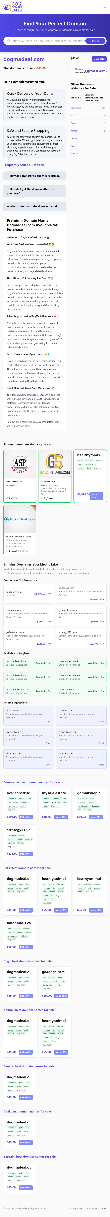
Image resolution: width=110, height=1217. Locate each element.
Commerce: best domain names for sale (31, 782)
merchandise (83, 806)
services (97, 884)
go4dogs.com (53, 971)
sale (65, 802)
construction (13, 802)
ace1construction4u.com (28, 792)
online (80, 460)
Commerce (76, 108)
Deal (73, 146)
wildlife (26, 928)
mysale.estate (54, 792)
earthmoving (13, 806)
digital (45, 802)
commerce (12, 798)
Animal (74, 130)
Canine (74, 138)
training (46, 981)
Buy (49, 663)
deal (26, 888)
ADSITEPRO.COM (14, 481)
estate (45, 806)
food (89, 468)
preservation (13, 936)
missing (46, 899)
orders (23, 806)
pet (54, 888)
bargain (11, 892)
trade (29, 798)
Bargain (74, 153)
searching (55, 895)
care (63, 981)
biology (28, 932)
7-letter (58, 985)
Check (48, 721)
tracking (52, 892)
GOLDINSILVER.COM (50, 481)
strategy (20, 843)
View (49, 593)
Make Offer (99, 59)
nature (19, 932)
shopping (95, 806)
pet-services (48, 985)
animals (52, 884)
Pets (73, 115)
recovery (46, 888)
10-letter (24, 936)
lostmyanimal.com (58, 878)
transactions (55, 802)
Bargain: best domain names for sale (29, 1156)
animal (10, 888)
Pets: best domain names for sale (27, 868)
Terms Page (91, 1208)
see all (47, 444)
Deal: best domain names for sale (27, 1111)
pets (21, 884)
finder (54, 899)
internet (99, 460)
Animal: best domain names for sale (29, 1010)
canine (18, 888)
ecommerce (91, 464)
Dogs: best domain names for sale (27, 961)
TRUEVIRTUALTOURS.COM (18, 536)
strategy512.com (21, 829)
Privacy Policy (75, 1208)
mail (79, 810)
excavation (24, 802)
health (80, 464)
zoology (11, 932)
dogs (27, 884)
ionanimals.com (20, 922)
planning (11, 843)
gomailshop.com (91, 792)
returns (61, 884)
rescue (45, 895)
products (89, 460)
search (60, 892)
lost (44, 892)
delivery (81, 468)
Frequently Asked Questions (23, 165)
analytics (28, 839)
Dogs (73, 123)
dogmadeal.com (24, 59)
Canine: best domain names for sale (28, 1066)
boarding (55, 981)
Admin (103, 1208)
